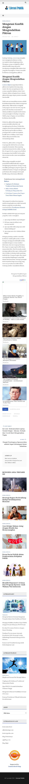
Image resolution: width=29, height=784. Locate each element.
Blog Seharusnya (7, 736)
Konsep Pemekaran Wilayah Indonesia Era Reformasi (14, 698)
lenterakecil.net (7, 727)
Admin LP (15, 36)
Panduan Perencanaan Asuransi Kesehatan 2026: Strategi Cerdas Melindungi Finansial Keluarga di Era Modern (13, 636)
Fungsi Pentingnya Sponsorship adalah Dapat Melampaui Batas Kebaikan (15, 444)
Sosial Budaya (6, 21)
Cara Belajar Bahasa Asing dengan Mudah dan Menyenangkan (12, 528)
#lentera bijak (15, 409)
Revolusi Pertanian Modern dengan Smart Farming (13, 629)
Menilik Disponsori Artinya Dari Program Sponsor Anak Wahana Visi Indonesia (13, 585)
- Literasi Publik (19, 778)
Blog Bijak (5, 743)
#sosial (15, 416)
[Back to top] (24, 779)
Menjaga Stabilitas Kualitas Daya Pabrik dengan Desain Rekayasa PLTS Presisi (14, 623)
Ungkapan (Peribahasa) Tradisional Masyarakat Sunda (13, 682)
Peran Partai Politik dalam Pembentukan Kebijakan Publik (13, 556)
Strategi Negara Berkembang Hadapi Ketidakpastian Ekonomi (14, 499)
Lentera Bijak (6, 85)
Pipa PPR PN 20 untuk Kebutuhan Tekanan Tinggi (12, 687)
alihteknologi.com (7, 730)
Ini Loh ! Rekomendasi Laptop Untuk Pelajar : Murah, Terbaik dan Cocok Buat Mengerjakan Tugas (13, 432)
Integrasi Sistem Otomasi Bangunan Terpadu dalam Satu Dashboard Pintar (14, 618)
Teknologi (4, 614)
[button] (3, 3)
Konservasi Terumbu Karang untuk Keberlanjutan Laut (13, 644)
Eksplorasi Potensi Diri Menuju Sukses (14, 677)
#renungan (6, 416)
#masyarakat (6, 414)
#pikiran (17, 414)
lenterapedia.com (7, 733)
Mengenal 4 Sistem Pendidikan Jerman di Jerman (14, 693)
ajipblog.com (6, 740)
